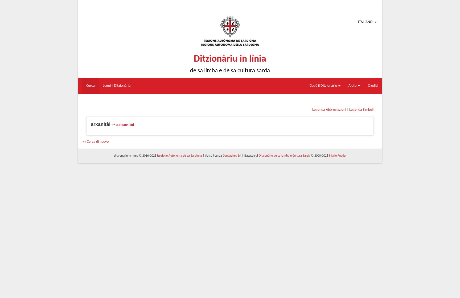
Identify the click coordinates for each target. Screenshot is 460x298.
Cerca (90, 86)
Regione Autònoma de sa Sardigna (179, 155)
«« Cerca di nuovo (95, 142)
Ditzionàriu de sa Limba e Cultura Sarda (284, 155)
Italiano (365, 22)
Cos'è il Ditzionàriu (324, 86)
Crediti (373, 86)
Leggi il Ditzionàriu (116, 86)
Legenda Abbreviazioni (329, 110)
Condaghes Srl (232, 155)
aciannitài (125, 124)
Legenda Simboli (361, 110)
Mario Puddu (337, 155)
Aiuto (352, 86)
